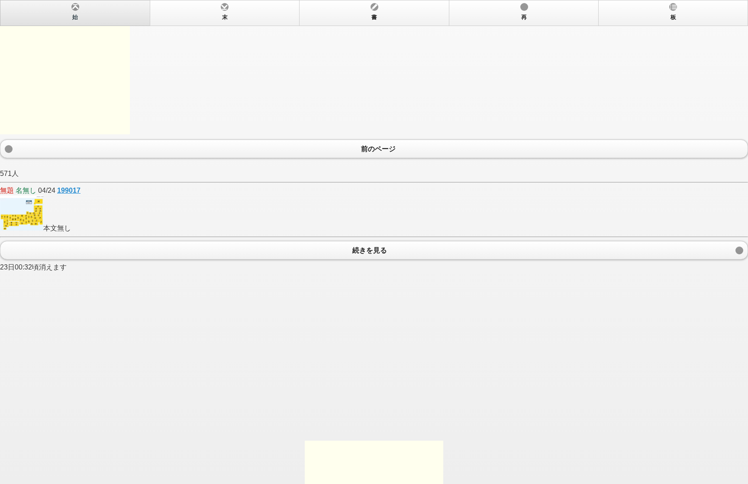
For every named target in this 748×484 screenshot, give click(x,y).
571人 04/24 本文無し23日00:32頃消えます (338, 142)
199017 (69, 190)
